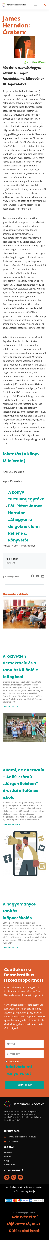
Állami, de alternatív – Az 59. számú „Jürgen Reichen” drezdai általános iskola (23, 783)
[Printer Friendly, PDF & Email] (34, 62)
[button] (35, 4)
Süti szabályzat (24, 1230)
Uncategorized (12, 577)
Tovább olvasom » (11, 707)
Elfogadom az (18, 1068)
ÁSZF (36, 1224)
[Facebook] (7, 1177)
